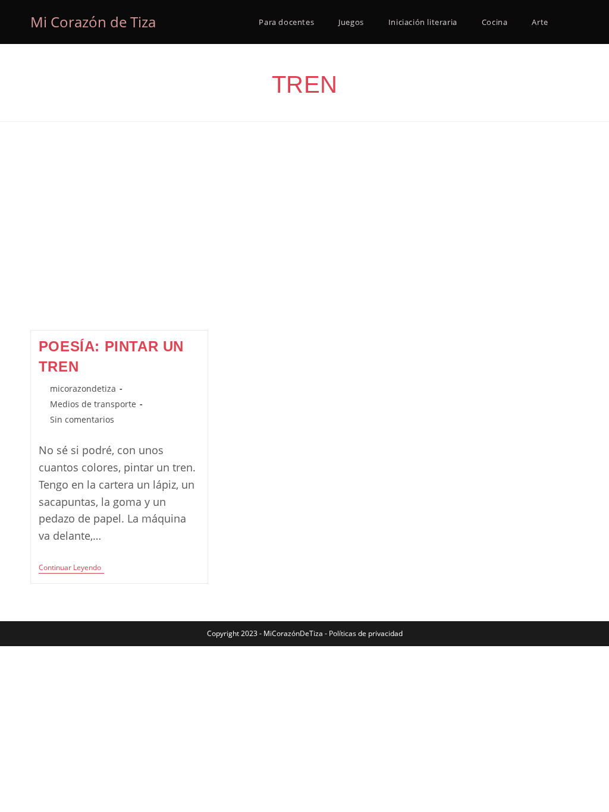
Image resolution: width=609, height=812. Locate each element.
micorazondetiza (83, 388)
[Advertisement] (304, 241)
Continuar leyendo (71, 569)
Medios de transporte (93, 404)
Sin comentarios (82, 419)
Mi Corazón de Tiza (93, 22)
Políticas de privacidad (366, 633)
